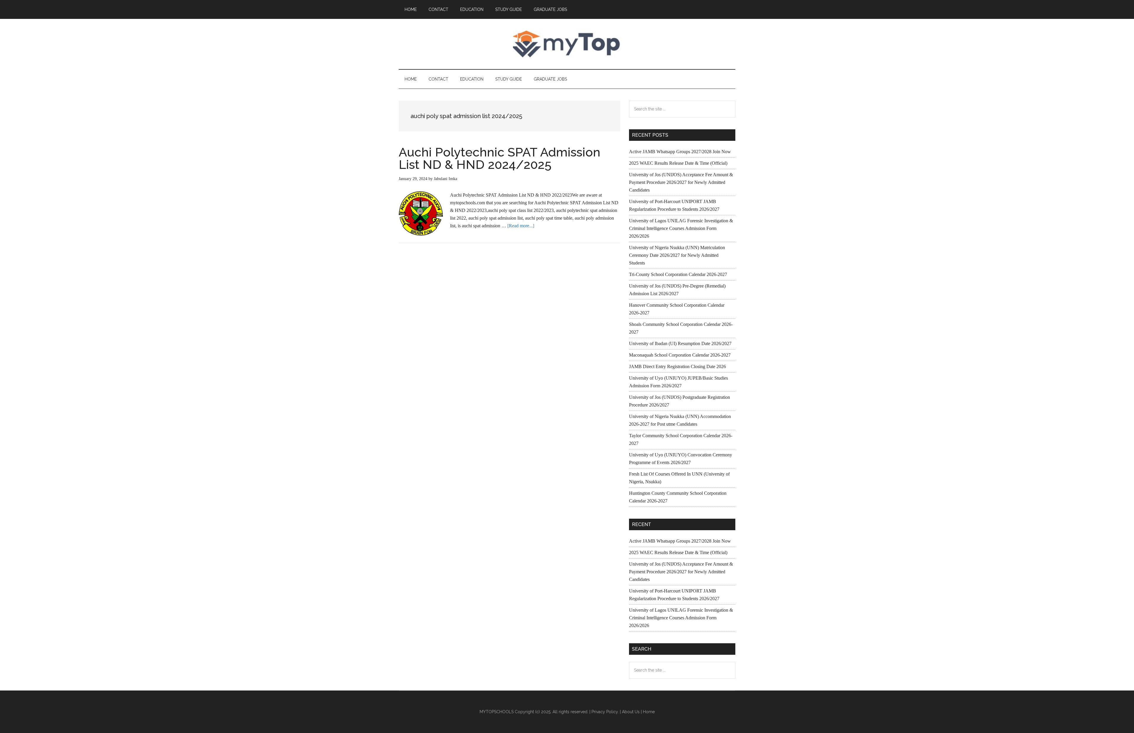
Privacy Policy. (605, 711)
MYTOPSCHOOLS (567, 44)
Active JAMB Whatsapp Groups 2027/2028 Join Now (680, 151)
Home (649, 711)
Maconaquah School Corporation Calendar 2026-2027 (680, 354)
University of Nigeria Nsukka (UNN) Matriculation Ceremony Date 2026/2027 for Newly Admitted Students (677, 255)
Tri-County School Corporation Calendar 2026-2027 (678, 274)
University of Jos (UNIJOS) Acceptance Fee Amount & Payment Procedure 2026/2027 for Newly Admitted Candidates (681, 182)
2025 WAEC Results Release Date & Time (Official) (678, 163)
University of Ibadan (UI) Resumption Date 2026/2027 (680, 343)
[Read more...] (520, 225)
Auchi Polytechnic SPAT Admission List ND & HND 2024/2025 (499, 158)
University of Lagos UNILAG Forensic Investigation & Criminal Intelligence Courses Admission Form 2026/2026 (681, 228)
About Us (631, 711)
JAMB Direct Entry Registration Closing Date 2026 (677, 366)
